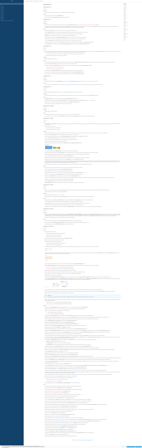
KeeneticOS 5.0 (2, 7)
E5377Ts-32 (57, 55)
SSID (76, 114)
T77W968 (58, 217)
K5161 (57, 236)
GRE (59, 238)
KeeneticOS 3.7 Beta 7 (125, 25)
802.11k (61, 103)
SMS (55, 263)
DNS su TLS (57, 172)
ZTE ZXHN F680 (70, 63)
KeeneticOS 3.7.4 (125, 4)
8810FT (59, 270)
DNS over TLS (96, 361)
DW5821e (56, 217)
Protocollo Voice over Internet (62, 167)
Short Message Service (53, 139)
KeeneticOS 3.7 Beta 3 (125, 29)
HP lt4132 (61, 243)
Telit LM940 (56, 275)
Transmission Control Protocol (57, 419)
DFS (55, 42)
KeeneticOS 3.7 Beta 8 (125, 22)
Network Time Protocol (50, 179)
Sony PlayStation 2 (73, 382)
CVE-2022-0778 (70, 12)
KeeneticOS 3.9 (2, 14)
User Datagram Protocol (67, 419)
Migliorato (125, 5)
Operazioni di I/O (66, 404)
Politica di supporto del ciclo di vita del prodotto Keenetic (7, 20)
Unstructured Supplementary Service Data (59, 333)
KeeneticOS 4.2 (2, 10)
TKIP (83, 51)
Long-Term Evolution (59, 424)
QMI (73, 139)
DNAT (56, 323)
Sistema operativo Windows (75, 370)
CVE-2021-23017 (66, 351)
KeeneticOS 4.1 (2, 11)
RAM (78, 389)
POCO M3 (68, 424)
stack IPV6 (55, 432)
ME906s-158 (57, 243)
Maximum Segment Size (72, 409)
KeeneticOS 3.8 (2, 16)
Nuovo (124, 19)
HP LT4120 (55, 129)
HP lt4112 (60, 233)
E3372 (67, 407)
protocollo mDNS (75, 299)
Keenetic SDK (56, 370)
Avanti (120, 443)
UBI (80, 291)
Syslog (56, 164)
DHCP (50, 376)
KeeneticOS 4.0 (2, 13)
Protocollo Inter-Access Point (75, 84)
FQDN (64, 365)
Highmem (73, 389)
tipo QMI (71, 359)
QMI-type (61, 241)
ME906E (57, 233)
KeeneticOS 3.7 (2, 17)
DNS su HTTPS (63, 172)
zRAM (62, 320)
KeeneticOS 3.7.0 (125, 18)
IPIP (58, 238)
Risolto (124, 6)
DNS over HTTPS (90, 361)
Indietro (26, 443)
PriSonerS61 (81, 174)
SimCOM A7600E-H (61, 191)
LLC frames (65, 84)
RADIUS (67, 81)
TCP (65, 409)
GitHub (60, 289)
